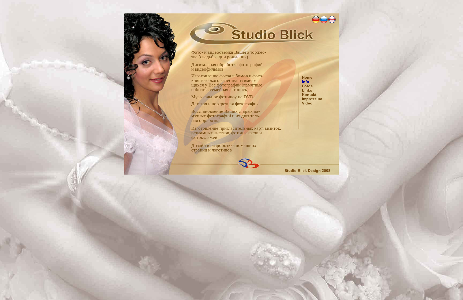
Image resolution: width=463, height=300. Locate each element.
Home (307, 77)
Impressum (312, 99)
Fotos (307, 86)
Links (307, 90)
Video (307, 103)
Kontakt (309, 94)
